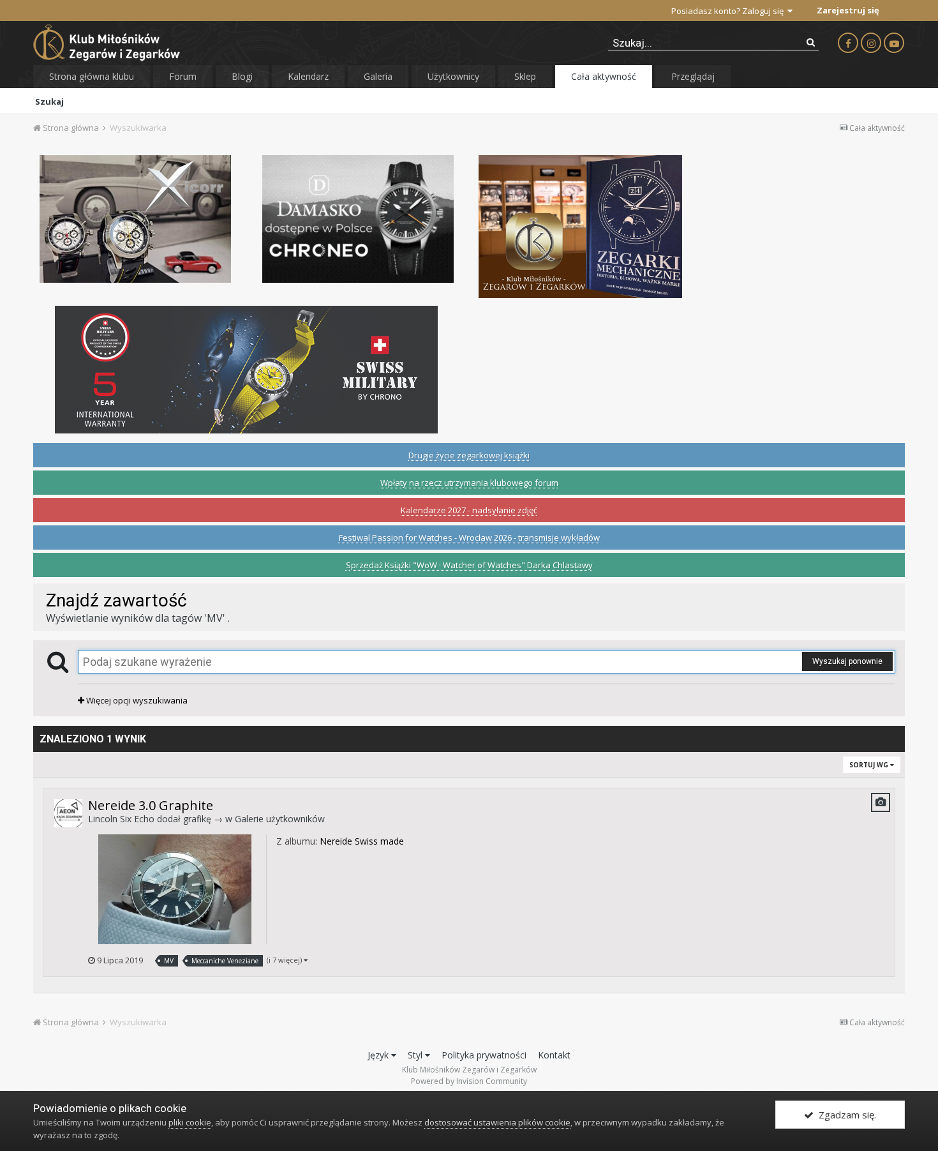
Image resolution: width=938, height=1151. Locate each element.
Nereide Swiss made (362, 841)
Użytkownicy (453, 76)
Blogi (242, 76)
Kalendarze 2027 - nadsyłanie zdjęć (469, 510)
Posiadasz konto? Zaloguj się (729, 11)
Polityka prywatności (484, 1055)
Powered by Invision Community (469, 1081)
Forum (183, 76)
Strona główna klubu (91, 76)
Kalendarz (308, 76)
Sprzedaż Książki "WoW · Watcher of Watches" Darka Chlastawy (469, 565)
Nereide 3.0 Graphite (150, 805)
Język (379, 1055)
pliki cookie (189, 1122)
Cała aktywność (603, 76)
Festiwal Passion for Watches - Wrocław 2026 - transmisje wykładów (469, 537)
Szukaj (49, 101)
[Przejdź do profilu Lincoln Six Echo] (68, 813)
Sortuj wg (869, 764)
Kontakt (554, 1055)
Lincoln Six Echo (121, 819)
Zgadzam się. (845, 1114)
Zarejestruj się (848, 10)
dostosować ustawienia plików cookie (497, 1122)
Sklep (525, 76)
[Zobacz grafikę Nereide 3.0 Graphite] (174, 888)
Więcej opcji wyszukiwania (136, 700)
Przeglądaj (693, 76)
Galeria (378, 76)
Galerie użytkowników (280, 819)
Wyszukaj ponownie (847, 661)
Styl (416, 1055)
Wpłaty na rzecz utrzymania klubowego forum (469, 482)
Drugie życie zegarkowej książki (469, 455)
